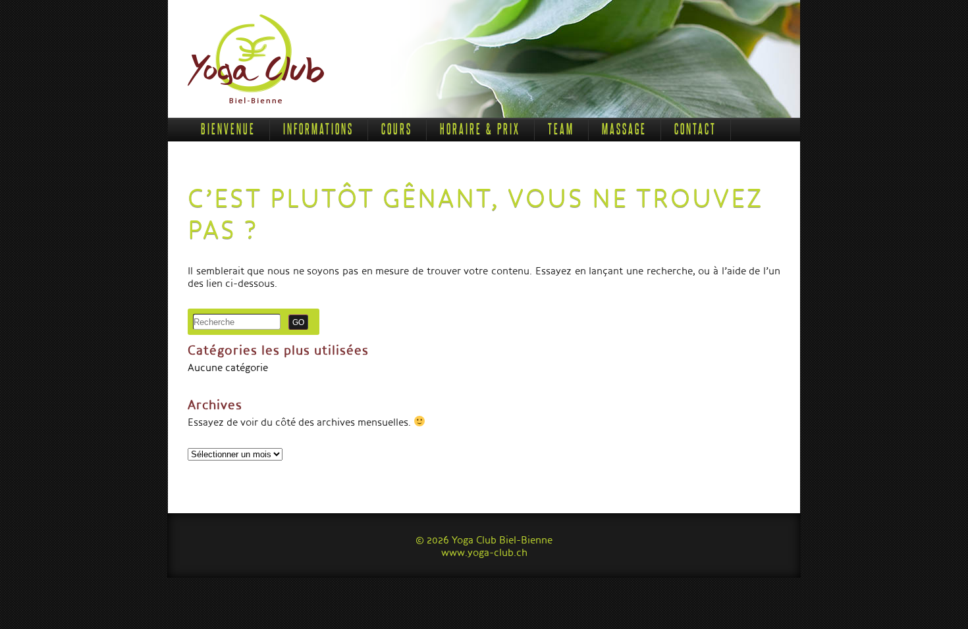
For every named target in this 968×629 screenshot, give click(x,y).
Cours (396, 128)
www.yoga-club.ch (484, 551)
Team (561, 128)
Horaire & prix (480, 128)
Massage (624, 128)
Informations (318, 128)
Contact (695, 128)
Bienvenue (228, 128)
